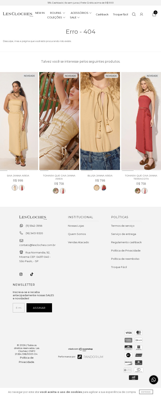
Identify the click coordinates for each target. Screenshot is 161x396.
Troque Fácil (119, 267)
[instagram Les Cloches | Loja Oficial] (23, 274)
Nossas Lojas (76, 225)
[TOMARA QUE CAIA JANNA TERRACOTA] (63, 191)
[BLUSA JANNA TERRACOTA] (103, 188)
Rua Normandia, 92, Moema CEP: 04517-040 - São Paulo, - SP (35, 257)
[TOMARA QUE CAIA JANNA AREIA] (59, 121)
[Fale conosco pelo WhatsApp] (153, 379)
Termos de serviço (122, 225)
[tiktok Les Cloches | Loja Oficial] (34, 274)
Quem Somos (77, 234)
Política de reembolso (125, 258)
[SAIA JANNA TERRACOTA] (22, 188)
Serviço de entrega (123, 234)
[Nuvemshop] (80, 350)
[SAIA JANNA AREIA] (15, 188)
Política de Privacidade (126, 250)
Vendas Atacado (78, 242)
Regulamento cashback (126, 242)
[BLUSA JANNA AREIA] (100, 121)
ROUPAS (56, 12)
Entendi (146, 392)
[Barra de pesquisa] (134, 14)
